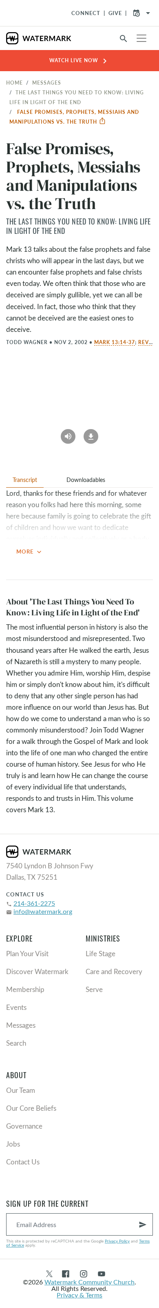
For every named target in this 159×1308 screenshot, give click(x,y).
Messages (46, 82)
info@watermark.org (42, 911)
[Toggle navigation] (141, 38)
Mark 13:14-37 (114, 342)
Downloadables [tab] (85, 480)
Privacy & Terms (79, 1295)
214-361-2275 (34, 903)
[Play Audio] (68, 433)
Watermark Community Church (89, 1281)
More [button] (29, 552)
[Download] (91, 433)
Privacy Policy (117, 1241)
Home (14, 82)
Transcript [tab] (25, 480)
